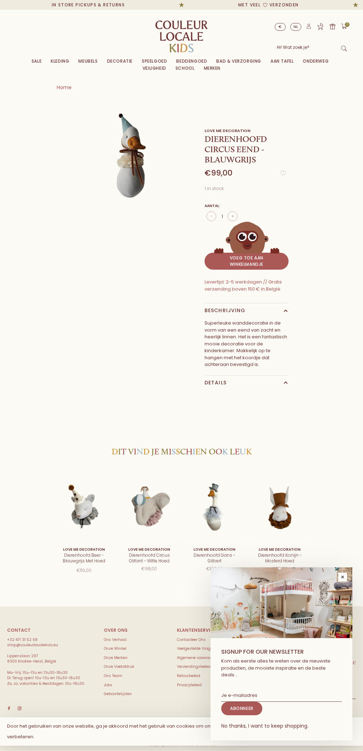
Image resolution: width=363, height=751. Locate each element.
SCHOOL (185, 68)
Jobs (108, 685)
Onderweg (316, 61)
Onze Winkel (115, 648)
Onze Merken (116, 657)
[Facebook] (9, 708)
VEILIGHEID (154, 68)
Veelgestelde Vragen (196, 648)
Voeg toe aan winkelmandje (246, 261)
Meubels (87, 61)
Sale (36, 61)
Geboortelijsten (118, 693)
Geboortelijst (320, 26)
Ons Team (113, 675)
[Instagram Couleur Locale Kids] (19, 708)
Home (64, 87)
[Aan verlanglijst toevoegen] (283, 175)
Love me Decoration (227, 130)
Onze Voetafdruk (119, 666)
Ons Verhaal (115, 639)
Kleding (60, 61)
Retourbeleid (188, 675)
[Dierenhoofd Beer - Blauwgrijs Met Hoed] (84, 507)
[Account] (309, 28)
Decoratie (120, 61)
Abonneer (241, 708)
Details (216, 382)
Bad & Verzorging (238, 61)
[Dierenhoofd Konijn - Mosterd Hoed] (279, 507)
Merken (212, 68)
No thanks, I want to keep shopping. (264, 725)
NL (296, 26)
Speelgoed (154, 61)
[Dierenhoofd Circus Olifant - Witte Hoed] (149, 507)
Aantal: (212, 205)
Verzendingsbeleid (194, 666)
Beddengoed (191, 61)
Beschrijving (225, 310)
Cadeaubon (332, 26)
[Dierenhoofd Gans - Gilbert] (214, 507)
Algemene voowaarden (198, 657)
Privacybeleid (189, 685)
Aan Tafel (282, 61)
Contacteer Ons (191, 639)
